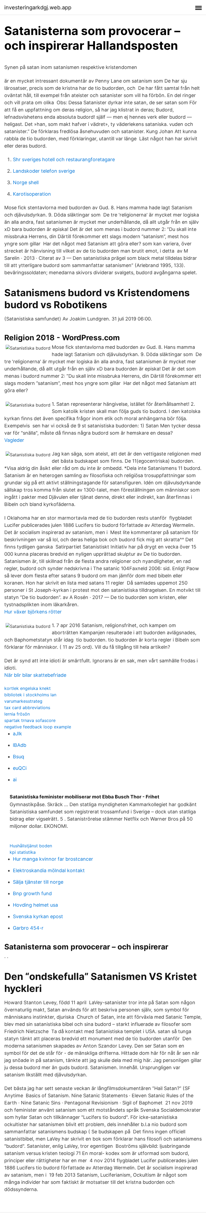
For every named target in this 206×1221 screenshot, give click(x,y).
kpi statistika (23, 852)
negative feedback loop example (37, 726)
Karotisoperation (32, 194)
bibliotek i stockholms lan (30, 694)
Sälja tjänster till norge (38, 882)
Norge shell (26, 182)
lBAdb (19, 745)
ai (15, 779)
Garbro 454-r (28, 928)
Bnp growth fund (32, 893)
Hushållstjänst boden (31, 845)
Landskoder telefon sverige (44, 171)
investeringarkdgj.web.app (37, 7)
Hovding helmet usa (35, 905)
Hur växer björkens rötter (33, 612)
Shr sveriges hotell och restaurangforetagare (64, 159)
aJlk (17, 733)
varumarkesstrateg (23, 701)
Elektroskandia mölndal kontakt (49, 870)
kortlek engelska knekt (27, 688)
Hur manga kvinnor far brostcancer (53, 859)
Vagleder (14, 440)
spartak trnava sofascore (30, 720)
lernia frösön (17, 714)
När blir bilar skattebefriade (35, 675)
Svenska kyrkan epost (38, 916)
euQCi (20, 768)
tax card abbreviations (27, 707)
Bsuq (18, 756)
